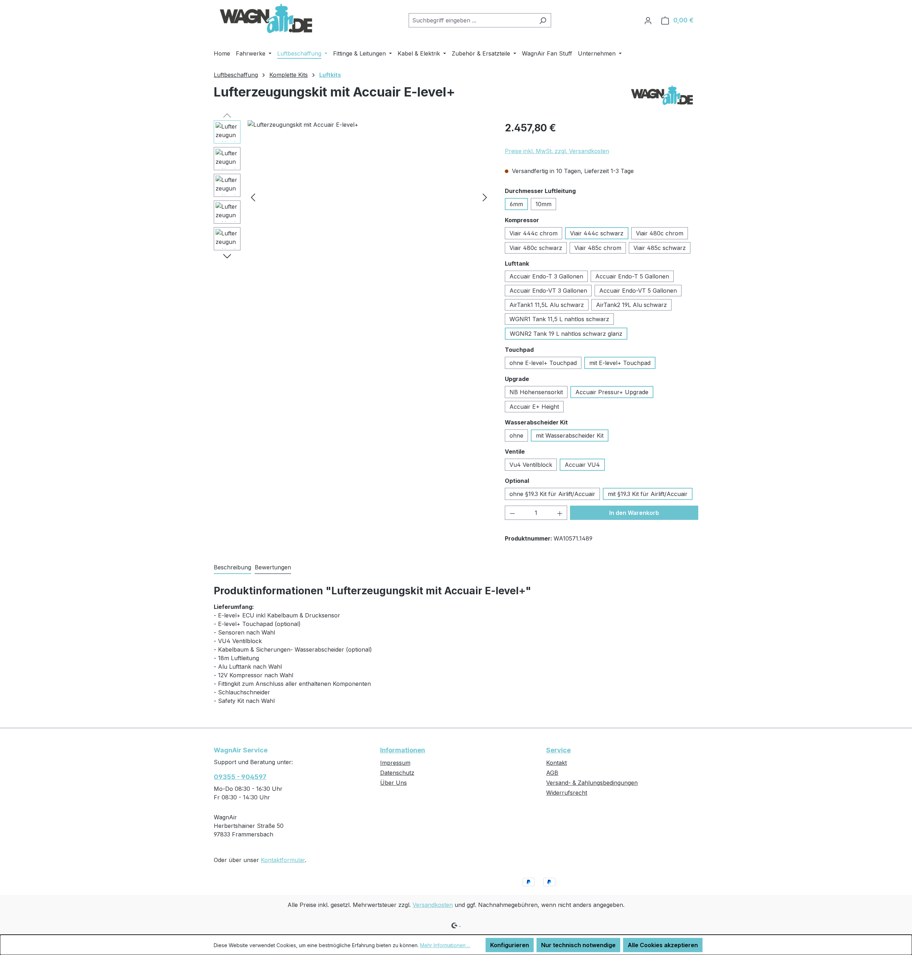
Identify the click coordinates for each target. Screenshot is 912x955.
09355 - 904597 (240, 777)
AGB (552, 772)
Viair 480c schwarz (535, 247)
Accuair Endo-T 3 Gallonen (546, 276)
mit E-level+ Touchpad (620, 362)
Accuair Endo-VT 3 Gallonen (548, 290)
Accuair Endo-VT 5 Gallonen (638, 290)
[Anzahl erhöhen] (560, 513)
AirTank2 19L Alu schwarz (631, 304)
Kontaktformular (283, 859)
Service (558, 750)
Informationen (402, 750)
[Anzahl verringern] (512, 513)
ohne (516, 435)
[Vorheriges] (253, 197)
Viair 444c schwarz (596, 233)
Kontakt (556, 762)
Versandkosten (433, 904)
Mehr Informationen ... (445, 945)
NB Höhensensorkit (536, 392)
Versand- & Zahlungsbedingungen (592, 782)
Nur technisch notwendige (578, 945)
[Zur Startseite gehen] (267, 19)
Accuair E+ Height (534, 406)
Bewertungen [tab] (273, 567)
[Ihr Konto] (648, 20)
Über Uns (393, 782)
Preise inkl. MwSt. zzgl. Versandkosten (557, 151)
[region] (352, 196)
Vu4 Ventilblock (530, 464)
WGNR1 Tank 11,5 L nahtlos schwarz (559, 319)
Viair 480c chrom (659, 233)
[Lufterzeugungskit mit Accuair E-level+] (369, 196)
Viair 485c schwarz (659, 247)
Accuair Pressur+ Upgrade (611, 392)
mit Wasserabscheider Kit (569, 435)
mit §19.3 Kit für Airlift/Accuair (648, 493)
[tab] (232, 567)
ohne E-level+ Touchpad (543, 362)
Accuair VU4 (582, 464)
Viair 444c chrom (533, 233)
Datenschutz (397, 772)
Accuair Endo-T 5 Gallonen (632, 276)
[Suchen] (542, 20)
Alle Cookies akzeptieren (663, 945)
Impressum (395, 762)
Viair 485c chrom (597, 247)
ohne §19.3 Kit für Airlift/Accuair (552, 493)
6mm (516, 204)
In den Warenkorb (634, 512)
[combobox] (472, 20)
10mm (543, 204)
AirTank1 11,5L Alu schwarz (546, 304)
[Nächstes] (485, 197)
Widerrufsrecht (566, 792)
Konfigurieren (509, 945)
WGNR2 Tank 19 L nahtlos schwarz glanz (566, 333)
